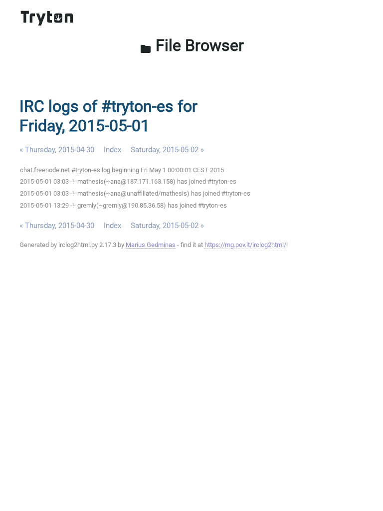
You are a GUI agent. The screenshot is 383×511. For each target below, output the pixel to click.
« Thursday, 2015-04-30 (56, 149)
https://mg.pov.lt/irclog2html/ (245, 245)
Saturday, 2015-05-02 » (167, 149)
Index (112, 149)
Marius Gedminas (151, 245)
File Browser (192, 45)
